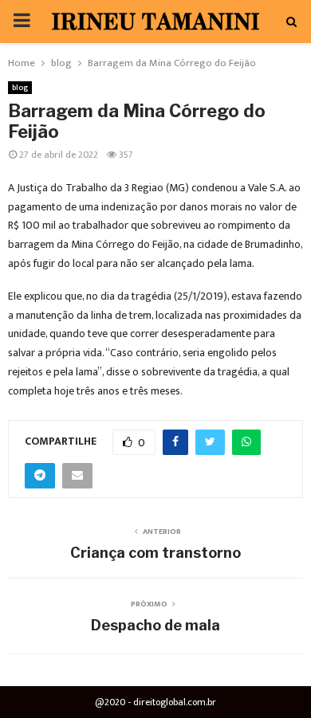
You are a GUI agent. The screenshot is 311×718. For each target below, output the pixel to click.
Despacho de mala (155, 625)
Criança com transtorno (155, 552)
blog (20, 87)
